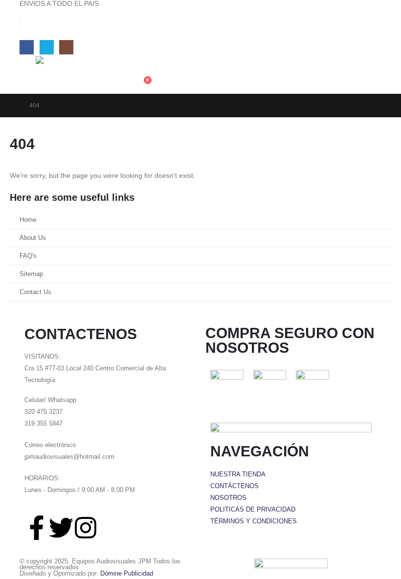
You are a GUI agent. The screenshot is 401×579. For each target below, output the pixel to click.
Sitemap (31, 274)
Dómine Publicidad (126, 573)
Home (28, 219)
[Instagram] (66, 47)
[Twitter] (61, 527)
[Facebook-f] (36, 527)
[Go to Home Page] (13, 105)
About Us (33, 238)
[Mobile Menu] (27, 68)
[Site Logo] (85, 75)
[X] (47, 47)
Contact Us (35, 292)
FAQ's (28, 256)
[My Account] (141, 62)
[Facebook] (27, 47)
